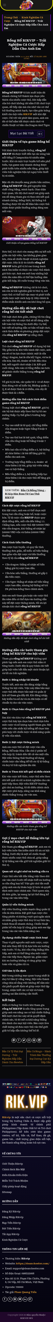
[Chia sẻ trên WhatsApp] (13, 1040)
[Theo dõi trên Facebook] (4, 1299)
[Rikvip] (26, 5)
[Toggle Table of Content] (38, 133)
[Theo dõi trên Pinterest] (15, 1299)
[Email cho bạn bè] (29, 1040)
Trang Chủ (11, 17)
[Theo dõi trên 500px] (25, 1299)
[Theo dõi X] (9, 1299)
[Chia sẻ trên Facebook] (19, 1040)
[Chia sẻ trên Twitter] (24, 1040)
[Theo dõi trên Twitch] (30, 1299)
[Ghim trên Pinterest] (34, 1040)
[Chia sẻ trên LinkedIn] (39, 1040)
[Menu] (4, 4)
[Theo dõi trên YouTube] (20, 1299)
